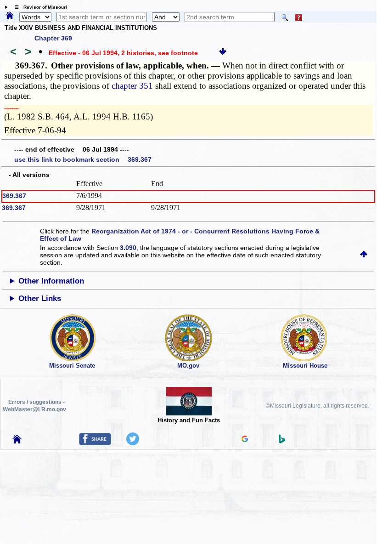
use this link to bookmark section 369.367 (83, 159)
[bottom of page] (222, 53)
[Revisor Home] (17, 441)
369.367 (14, 195)
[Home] (10, 16)
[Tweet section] (132, 443)
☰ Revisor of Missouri (38, 7)
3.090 (128, 247)
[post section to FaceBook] (95, 443)
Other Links (39, 298)
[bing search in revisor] (282, 441)
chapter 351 (132, 86)
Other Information (51, 281)
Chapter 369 (53, 38)
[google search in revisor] (245, 439)
